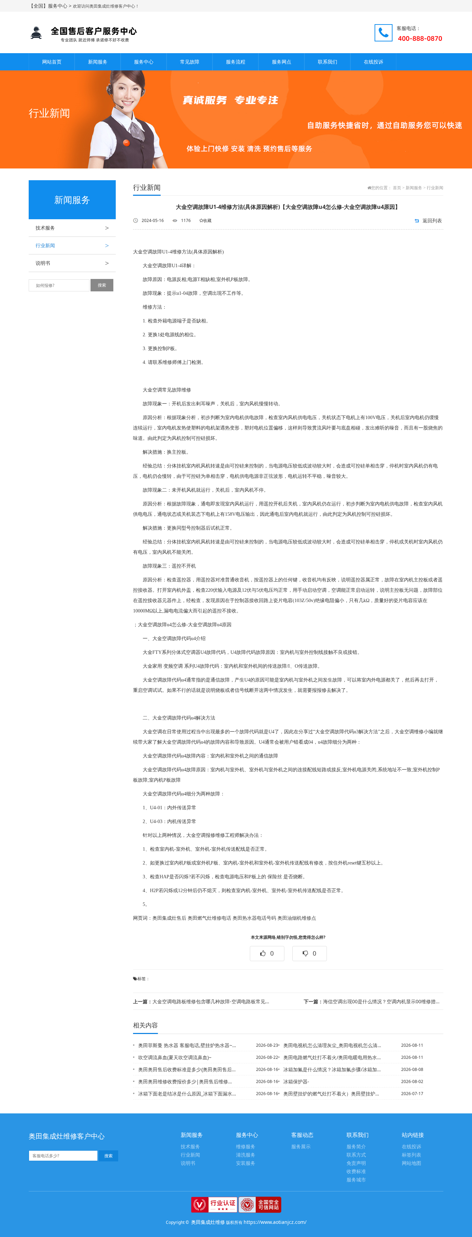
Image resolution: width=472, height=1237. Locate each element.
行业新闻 (72, 245)
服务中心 (143, 61)
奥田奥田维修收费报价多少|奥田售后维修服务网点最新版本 (187, 1081)
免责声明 (356, 1163)
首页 (397, 188)
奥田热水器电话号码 (254, 918)
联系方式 (356, 1155)
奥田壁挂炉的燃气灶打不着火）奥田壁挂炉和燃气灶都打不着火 (332, 1093)
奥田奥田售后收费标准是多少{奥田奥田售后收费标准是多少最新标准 (187, 1069)
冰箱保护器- (296, 1081)
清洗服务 (245, 1155)
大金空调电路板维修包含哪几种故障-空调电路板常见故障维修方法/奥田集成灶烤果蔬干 (203, 1001)
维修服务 (245, 1146)
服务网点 (281, 61)
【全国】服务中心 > (51, 5)
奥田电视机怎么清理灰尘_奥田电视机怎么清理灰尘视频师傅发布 (332, 1045)
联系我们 (327, 61)
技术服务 (72, 228)
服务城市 (356, 1179)
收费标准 (356, 1171)
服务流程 (235, 61)
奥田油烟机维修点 (296, 918)
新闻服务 (97, 61)
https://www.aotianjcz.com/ (275, 1222)
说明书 (72, 263)
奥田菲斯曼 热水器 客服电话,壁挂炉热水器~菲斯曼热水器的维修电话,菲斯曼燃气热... (187, 1045)
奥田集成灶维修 (208, 1222)
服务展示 (301, 1146)
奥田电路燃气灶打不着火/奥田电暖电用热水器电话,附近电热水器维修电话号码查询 (332, 1057)
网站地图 (411, 1163)
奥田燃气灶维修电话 (209, 918)
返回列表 (432, 220)
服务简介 (356, 1146)
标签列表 (411, 1155)
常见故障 (189, 61)
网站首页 (52, 61)
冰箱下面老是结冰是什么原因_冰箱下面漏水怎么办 (187, 1093)
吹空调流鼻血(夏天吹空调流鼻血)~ (174, 1057)
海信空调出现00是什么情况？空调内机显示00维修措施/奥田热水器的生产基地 (373, 1001)
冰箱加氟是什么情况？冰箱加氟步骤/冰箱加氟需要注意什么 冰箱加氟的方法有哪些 (332, 1069)
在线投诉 (373, 61)
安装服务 (245, 1163)
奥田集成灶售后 (169, 918)
